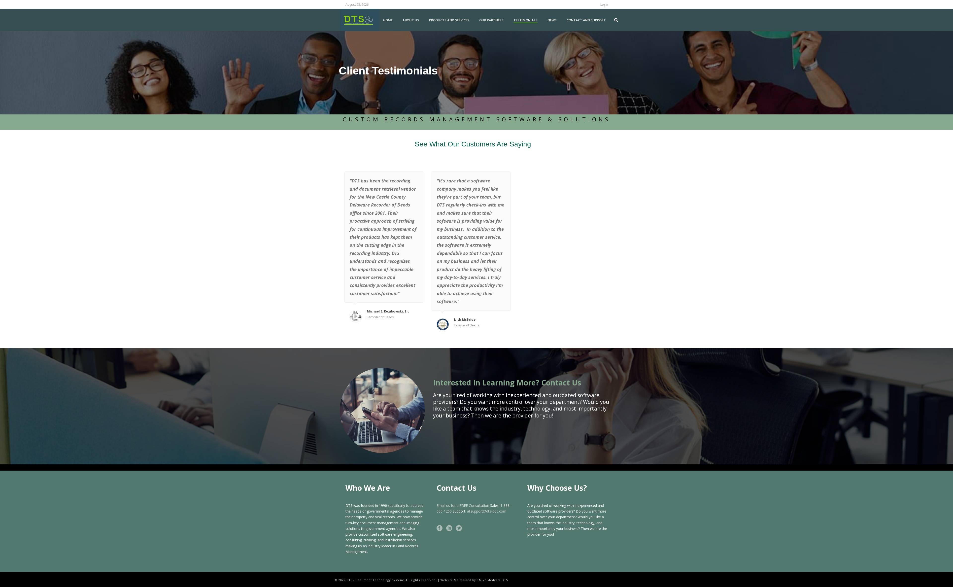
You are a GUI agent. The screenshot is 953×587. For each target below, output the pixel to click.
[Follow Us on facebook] (439, 528)
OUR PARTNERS (491, 20)
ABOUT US (411, 20)
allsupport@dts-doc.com (486, 511)
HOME (388, 20)
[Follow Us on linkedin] (449, 528)
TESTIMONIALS (525, 20)
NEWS (552, 20)
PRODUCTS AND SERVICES (449, 20)
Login (604, 4)
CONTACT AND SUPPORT (586, 20)
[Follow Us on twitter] (459, 528)
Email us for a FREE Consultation (463, 505)
